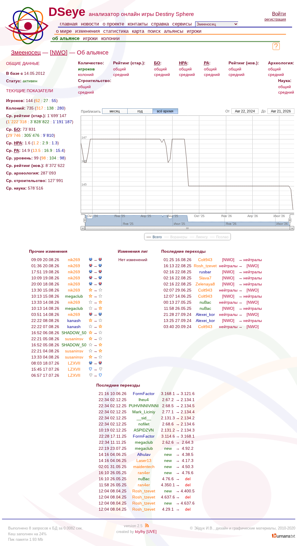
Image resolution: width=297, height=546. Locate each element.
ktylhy (140, 531)
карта (138, 31)
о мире (64, 31)
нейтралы (252, 259)
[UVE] (151, 531)
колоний (86, 74)
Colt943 (205, 259)
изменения (87, 31)
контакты (138, 24)
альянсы (173, 31)
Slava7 (205, 278)
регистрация (275, 19)
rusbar (205, 272)
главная (68, 24)
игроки (194, 31)
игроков (86, 69)
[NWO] (59, 52)
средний (121, 74)
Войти (279, 14)
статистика (115, 31)
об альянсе (65, 38)
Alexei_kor (205, 314)
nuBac (205, 302)
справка (160, 24)
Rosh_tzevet (205, 265)
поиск (154, 31)
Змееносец (26, 52)
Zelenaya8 (205, 284)
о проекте (113, 24)
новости (90, 24)
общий (119, 69)
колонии (110, 38)
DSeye (66, 12)
